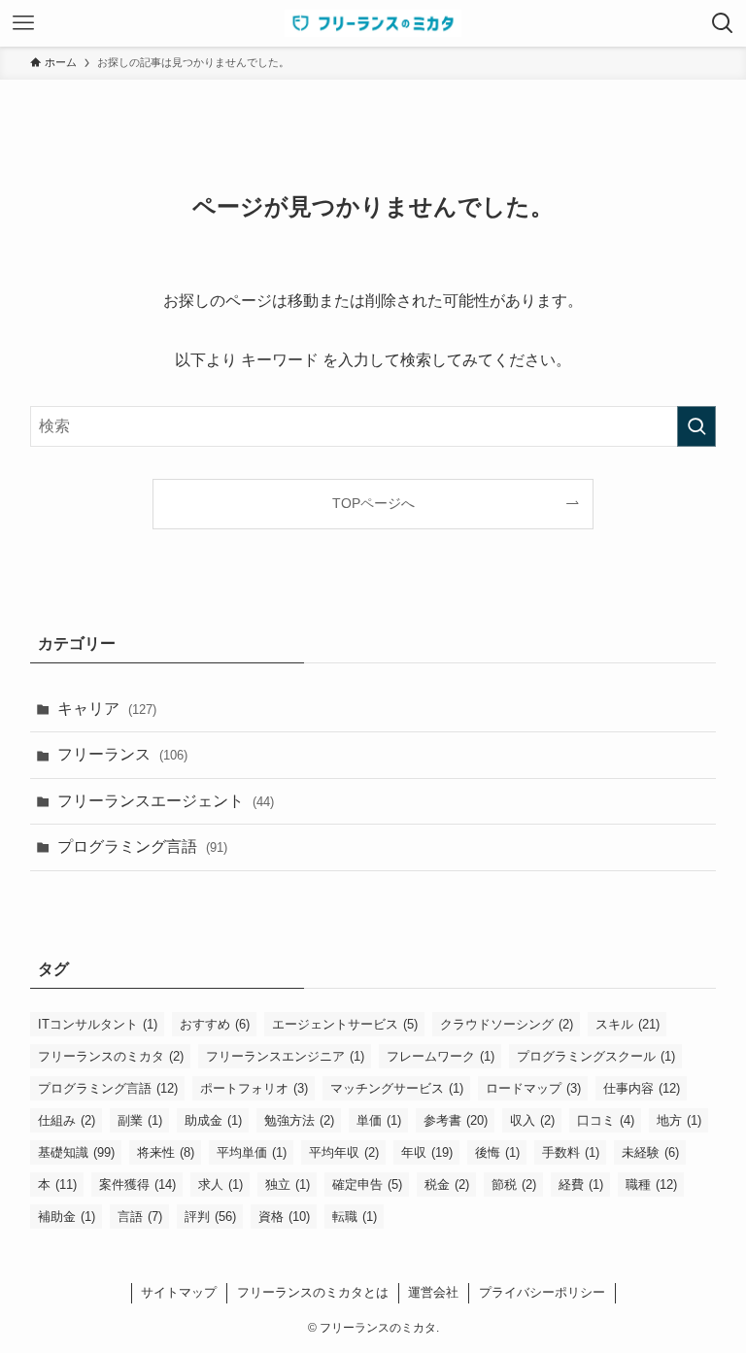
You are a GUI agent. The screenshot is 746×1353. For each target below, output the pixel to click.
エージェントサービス (345, 1024)
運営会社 (433, 1292)
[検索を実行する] (696, 426)
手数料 (570, 1152)
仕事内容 (641, 1088)
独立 (287, 1184)
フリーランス (122, 754)
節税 (514, 1184)
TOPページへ (373, 503)
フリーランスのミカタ (111, 1056)
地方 (679, 1120)
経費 (581, 1184)
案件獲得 (137, 1184)
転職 (354, 1216)
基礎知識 (76, 1152)
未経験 (650, 1152)
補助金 (66, 1216)
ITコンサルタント (97, 1024)
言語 (140, 1216)
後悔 (497, 1152)
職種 (651, 1184)
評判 (210, 1216)
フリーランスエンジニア (285, 1056)
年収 (427, 1152)
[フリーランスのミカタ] (373, 23)
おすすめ (215, 1024)
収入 (532, 1120)
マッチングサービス (396, 1088)
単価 (378, 1120)
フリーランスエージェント (165, 801)
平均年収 (344, 1152)
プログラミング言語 (142, 846)
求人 (220, 1184)
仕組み (66, 1120)
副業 (140, 1120)
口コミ (605, 1120)
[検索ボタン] (722, 23)
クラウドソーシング (506, 1024)
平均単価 (252, 1152)
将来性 (165, 1152)
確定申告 (367, 1184)
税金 (446, 1184)
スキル (627, 1024)
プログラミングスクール (596, 1056)
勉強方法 (299, 1120)
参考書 (456, 1120)
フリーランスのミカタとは (313, 1292)
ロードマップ (533, 1088)
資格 (284, 1216)
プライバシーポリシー (542, 1292)
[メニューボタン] (23, 23)
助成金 (213, 1120)
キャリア (106, 708)
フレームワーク (440, 1056)
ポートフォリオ (254, 1088)
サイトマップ (179, 1292)
